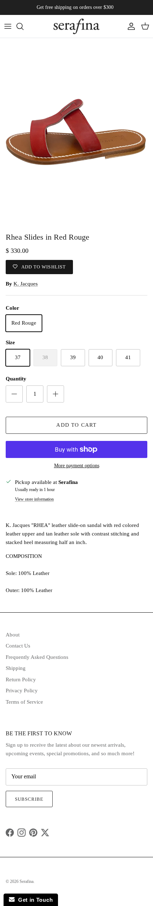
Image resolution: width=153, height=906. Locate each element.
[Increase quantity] (55, 394)
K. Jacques (26, 284)
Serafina (26, 881)
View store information (34, 499)
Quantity (16, 379)
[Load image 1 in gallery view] (76, 133)
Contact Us (18, 646)
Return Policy (21, 679)
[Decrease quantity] (14, 394)
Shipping (16, 668)
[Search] (23, 26)
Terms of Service (24, 702)
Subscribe (29, 799)
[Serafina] (76, 26)
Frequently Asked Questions (37, 657)
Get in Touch (34, 900)
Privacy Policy (22, 690)
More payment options (76, 465)
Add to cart (76, 425)
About (13, 635)
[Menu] (8, 26)
